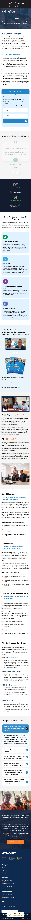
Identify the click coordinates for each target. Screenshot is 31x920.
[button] (28, 11)
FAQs (24, 916)
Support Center (17, 2)
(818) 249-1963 (8, 881)
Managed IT (5, 870)
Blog (11, 2)
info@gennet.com (9, 883)
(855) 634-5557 (8, 833)
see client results (8, 385)
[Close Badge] (23, 912)
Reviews (4, 868)
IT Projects (5, 873)
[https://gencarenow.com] (8, 11)
